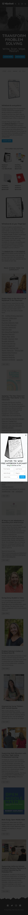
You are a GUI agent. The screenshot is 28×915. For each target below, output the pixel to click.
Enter (22, 477)
